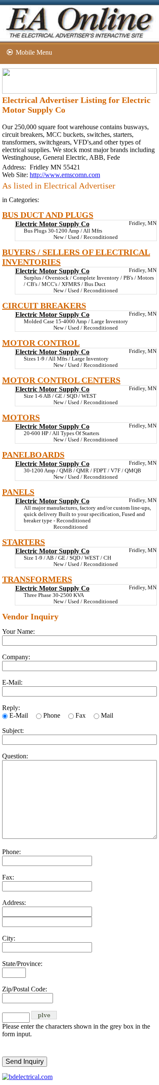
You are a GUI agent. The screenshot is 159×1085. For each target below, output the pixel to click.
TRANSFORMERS (37, 579)
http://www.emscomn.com (65, 174)
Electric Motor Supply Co (52, 224)
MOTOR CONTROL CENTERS (61, 380)
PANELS (18, 492)
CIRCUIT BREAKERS (44, 305)
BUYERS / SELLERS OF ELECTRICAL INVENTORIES (76, 256)
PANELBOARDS (33, 454)
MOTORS (21, 417)
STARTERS (23, 542)
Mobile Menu (34, 52)
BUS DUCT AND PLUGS (47, 214)
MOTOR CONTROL (41, 342)
